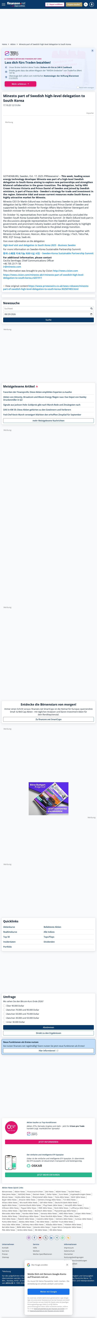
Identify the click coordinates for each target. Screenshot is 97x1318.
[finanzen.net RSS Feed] (68, 1237)
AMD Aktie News (66, 1213)
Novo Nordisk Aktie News (51, 1216)
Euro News (63, 1194)
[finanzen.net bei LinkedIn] (51, 1237)
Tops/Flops (49, 936)
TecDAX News (74, 1191)
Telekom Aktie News (72, 1224)
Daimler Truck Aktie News (62, 1221)
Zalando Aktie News (41, 1227)
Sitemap (5, 1257)
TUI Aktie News (69, 1200)
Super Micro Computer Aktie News (66, 1227)
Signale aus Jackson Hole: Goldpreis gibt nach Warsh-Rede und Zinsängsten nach (41, 404)
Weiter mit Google (48, 1292)
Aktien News (20, 1191)
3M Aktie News (41, 1230)
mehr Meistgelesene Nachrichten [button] (48, 420)
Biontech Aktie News (43, 1211)
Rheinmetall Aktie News (43, 1197)
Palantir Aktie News (26, 1219)
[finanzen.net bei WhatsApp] (62, 1237)
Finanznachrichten (35, 1191)
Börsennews (7, 1191)
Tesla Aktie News (62, 1197)
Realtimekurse (10, 932)
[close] (67, 1265)
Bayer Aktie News (9, 1200)
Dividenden (49, 941)
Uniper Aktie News (83, 1213)
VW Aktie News (55, 1230)
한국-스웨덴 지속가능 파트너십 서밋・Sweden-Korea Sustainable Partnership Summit (48, 253)
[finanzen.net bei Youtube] (40, 1237)
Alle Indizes (49, 932)
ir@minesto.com (12, 266)
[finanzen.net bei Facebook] (34, 1237)
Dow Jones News (9, 1194)
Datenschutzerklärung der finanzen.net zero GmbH (47, 1311)
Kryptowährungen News (80, 1194)
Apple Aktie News (9, 1205)
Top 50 (6, 936)
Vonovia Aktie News (49, 1213)
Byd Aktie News (26, 1211)
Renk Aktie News (61, 1208)
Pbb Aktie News (8, 1230)
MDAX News (61, 1191)
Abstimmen (48, 1027)
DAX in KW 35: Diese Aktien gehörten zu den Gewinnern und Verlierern (37, 409)
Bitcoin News (7, 1197)
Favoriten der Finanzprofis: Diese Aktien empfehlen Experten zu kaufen (37, 392)
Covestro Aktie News (45, 1219)
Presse (5, 1254)
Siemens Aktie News (64, 1219)
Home (4, 44)
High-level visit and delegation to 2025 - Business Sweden (39, 245)
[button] (54, 4)
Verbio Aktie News (25, 1230)
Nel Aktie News (43, 1221)
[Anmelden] (91, 4)
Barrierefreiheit (70, 1264)
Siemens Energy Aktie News (49, 1200)
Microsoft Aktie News (29, 1202)
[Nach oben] (90, 1315)
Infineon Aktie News (10, 1208)
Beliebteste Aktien (52, 927)
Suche (48, 319)
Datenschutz (69, 1251)
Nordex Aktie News (30, 1213)
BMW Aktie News (24, 1227)
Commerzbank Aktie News (30, 1205)
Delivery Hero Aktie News (33, 1224)
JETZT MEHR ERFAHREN (48, 1174)
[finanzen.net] (16, 3)
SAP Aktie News (46, 1202)
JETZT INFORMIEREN (48, 1142)
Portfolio (7, 946)
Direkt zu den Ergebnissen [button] (48, 1033)
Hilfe (35, 1248)
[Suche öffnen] (86, 4)
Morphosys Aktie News (29, 1216)
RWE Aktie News (45, 1208)
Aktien (13, 44)
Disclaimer (68, 1254)
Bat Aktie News (8, 1227)
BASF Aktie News (78, 1197)
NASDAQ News (24, 1194)
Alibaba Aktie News (54, 1224)
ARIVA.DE (9, 1283)
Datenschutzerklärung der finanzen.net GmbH (49, 1309)
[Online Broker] (17, 5)
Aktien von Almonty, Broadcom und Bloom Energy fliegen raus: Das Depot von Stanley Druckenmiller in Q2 (44, 398)
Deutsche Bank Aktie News (66, 1202)
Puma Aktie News (9, 1221)
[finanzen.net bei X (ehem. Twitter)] (45, 1237)
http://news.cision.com (65, 270)
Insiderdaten (9, 941)
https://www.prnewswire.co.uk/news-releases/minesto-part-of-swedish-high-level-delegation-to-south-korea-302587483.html (46, 287)
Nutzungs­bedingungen (74, 1257)
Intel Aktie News (9, 1219)
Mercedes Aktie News (11, 1213)
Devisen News (39, 1194)
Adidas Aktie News (26, 1221)
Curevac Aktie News (83, 1219)
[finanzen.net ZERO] (48, 53)
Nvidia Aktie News (22, 1197)
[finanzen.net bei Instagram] (29, 1237)
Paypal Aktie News (28, 1208)
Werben (36, 1251)
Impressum (69, 1248)
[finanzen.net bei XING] (57, 1237)
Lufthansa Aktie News (79, 1208)
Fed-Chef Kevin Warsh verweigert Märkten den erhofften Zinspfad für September (42, 414)
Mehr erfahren (19, 84)
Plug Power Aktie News (52, 1205)
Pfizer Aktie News (71, 1216)
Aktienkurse (9, 927)
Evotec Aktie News (9, 1216)
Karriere (5, 1251)
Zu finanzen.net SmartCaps (49, 719)
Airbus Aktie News (9, 1211)
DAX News (49, 1191)
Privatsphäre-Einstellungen (75, 1261)
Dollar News (52, 1194)
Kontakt (5, 1248)
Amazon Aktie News (27, 1200)
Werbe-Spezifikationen (42, 1254)
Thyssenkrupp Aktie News (65, 1211)
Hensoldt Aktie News (73, 1205)
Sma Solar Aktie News (11, 1224)
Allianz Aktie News (10, 1202)
